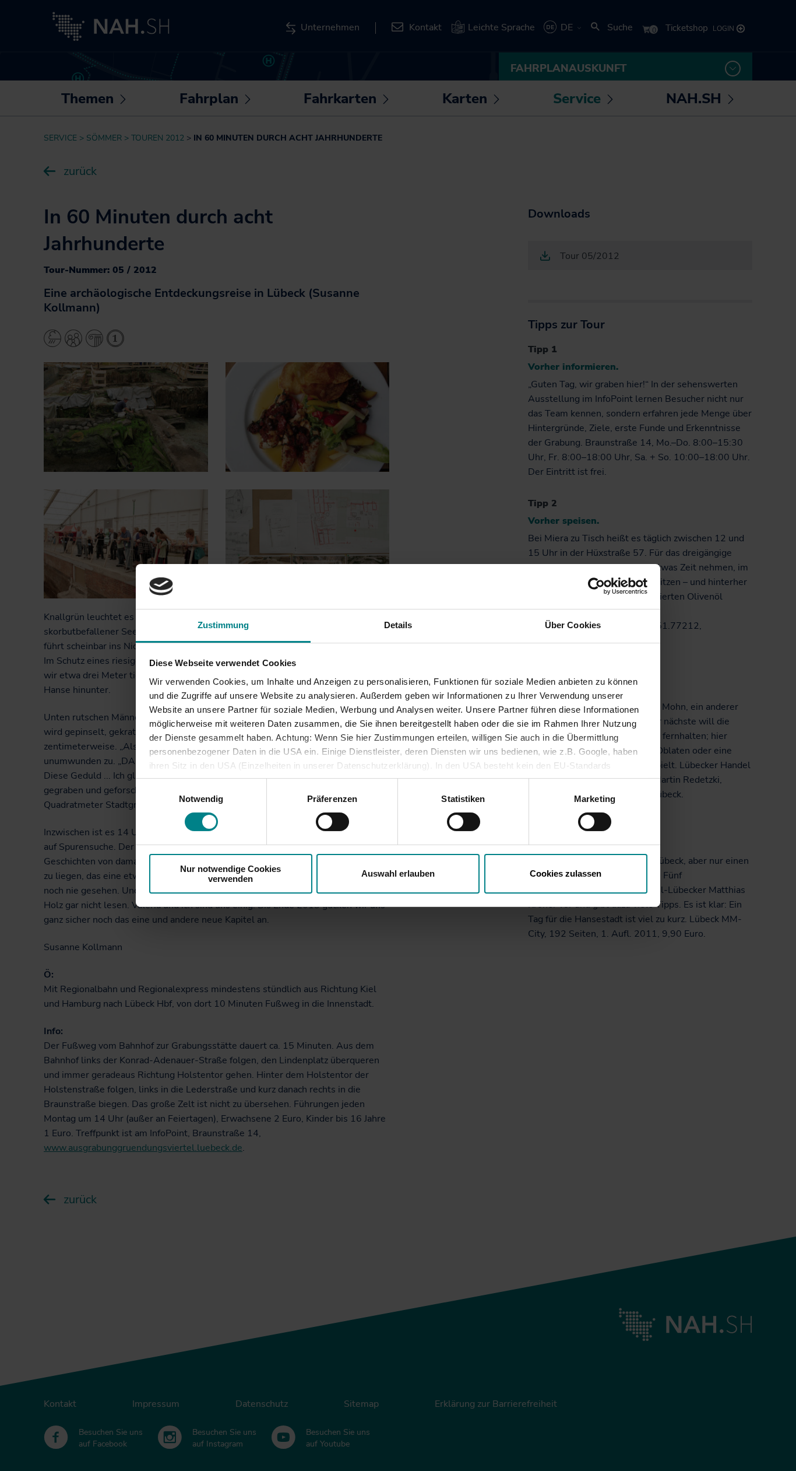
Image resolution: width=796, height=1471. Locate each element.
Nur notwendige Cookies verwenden (230, 874)
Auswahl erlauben (398, 873)
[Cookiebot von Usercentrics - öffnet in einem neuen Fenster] (596, 586)
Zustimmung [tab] (223, 625)
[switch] (332, 821)
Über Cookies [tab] (573, 625)
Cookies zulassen (565, 873)
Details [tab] (398, 625)
